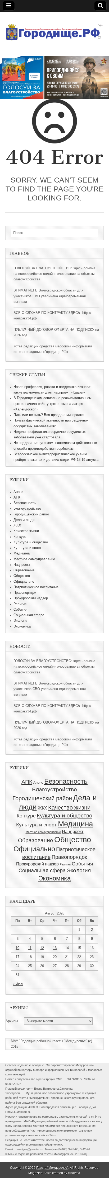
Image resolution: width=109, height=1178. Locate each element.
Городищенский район (31, 514)
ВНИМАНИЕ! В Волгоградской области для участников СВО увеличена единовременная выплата (49, 296)
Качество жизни (26, 531)
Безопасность (24, 503)
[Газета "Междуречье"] (54, 29)
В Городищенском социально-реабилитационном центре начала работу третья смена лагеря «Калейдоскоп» (52, 403)
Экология (20, 620)
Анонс (18, 492)
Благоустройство (27, 508)
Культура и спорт (27, 548)
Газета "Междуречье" (52, 1168)
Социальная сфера (28, 615)
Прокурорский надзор (30, 598)
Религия (19, 604)
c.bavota (74, 1173)
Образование (23, 570)
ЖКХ (17, 525)
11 (29, 948)
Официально (23, 581)
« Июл (18, 984)
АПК (16, 497)
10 (17, 948)
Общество (21, 576)
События (20, 609)
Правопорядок (24, 593)
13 (55, 948)
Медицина (21, 553)
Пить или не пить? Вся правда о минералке (48, 415)
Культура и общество (30, 542)
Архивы (12, 1021)
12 (42, 948)
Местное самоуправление (34, 559)
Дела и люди (23, 520)
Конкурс (19, 537)
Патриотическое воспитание (35, 587)
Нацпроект (21, 565)
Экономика (22, 626)
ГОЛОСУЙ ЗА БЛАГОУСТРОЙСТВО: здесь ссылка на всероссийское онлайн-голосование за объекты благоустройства (54, 273)
